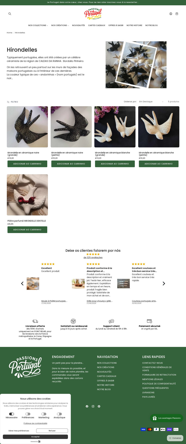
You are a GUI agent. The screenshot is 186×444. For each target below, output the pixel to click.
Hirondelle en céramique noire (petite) (67, 154)
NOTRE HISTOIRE (105, 385)
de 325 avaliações (93, 257)
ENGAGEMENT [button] (63, 357)
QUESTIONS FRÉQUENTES (155, 388)
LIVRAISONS (148, 392)
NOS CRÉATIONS (105, 367)
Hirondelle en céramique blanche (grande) (112, 154)
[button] (10, 14)
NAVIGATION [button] (107, 357)
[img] (93, 254)
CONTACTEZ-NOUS (152, 363)
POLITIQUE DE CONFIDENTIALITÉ (159, 383)
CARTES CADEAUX (106, 376)
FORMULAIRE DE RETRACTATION (159, 374)
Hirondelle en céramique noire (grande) (23, 154)
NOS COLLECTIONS (107, 363)
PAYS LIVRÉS (148, 396)
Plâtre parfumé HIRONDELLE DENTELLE (26, 221)
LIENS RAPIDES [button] (153, 357)
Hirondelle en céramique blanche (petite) (156, 154)
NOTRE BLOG (104, 389)
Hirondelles (20, 32)
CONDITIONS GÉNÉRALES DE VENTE (157, 369)
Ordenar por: (130, 101)
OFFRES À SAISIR (105, 380)
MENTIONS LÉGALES (152, 379)
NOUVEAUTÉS (104, 371)
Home (9, 32)
